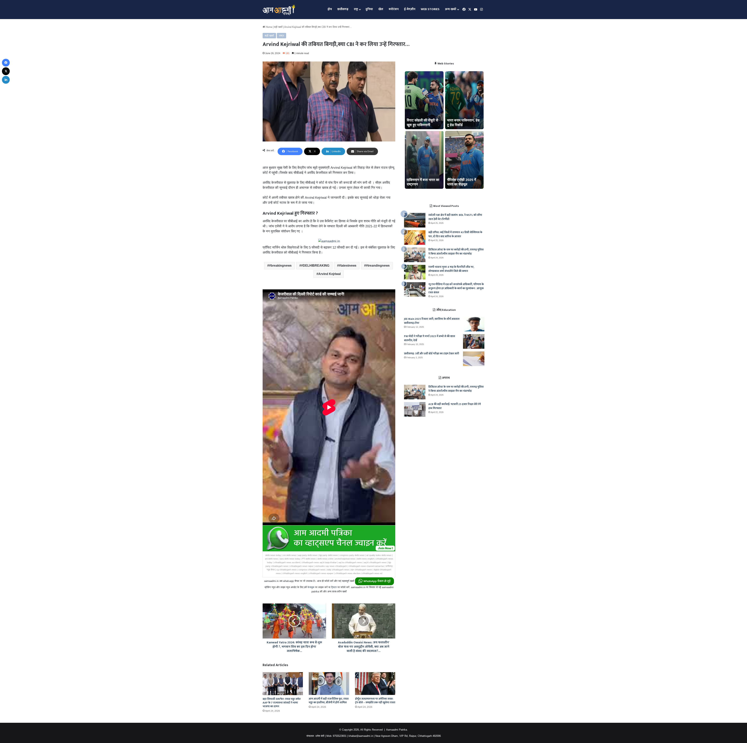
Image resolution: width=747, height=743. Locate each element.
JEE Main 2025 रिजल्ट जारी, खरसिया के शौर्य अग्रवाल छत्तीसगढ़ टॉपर (431, 321)
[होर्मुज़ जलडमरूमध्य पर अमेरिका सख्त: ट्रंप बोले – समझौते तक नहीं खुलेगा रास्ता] (375, 683)
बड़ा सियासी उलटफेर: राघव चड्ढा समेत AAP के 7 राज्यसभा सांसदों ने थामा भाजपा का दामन (282, 703)
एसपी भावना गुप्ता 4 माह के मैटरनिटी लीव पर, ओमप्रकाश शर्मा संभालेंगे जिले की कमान (451, 269)
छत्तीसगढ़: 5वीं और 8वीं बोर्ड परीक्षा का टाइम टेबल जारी (431, 353)
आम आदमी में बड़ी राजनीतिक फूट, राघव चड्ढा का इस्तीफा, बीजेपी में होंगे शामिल (329, 700)
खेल (380, 9)
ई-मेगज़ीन (409, 9)
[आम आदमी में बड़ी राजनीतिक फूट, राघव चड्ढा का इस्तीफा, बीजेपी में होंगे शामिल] (329, 683)
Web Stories (430, 9)
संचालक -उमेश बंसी (315, 735)
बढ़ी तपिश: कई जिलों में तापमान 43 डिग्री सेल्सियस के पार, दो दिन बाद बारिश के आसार (455, 234)
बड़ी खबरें (278, 26)
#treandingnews (378, 265)
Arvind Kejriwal (329, 274)
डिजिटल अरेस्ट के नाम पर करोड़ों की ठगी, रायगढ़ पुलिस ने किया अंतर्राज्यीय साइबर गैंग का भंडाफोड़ (456, 251)
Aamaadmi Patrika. (397, 729)
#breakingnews (280, 265)
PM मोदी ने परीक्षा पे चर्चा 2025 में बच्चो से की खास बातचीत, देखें (429, 338)
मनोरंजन (394, 9)
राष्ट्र (356, 9)
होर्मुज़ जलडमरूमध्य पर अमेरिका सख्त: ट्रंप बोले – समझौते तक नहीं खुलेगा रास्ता (375, 700)
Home (268, 26)
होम (330, 9)
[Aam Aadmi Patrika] (279, 9)
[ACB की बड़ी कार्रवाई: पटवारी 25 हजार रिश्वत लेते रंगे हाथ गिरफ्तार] (414, 409)
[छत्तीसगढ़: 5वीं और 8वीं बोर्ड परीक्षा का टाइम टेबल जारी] (473, 358)
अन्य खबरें (450, 9)
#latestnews (347, 265)
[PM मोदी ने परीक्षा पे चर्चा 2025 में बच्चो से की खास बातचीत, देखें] (473, 341)
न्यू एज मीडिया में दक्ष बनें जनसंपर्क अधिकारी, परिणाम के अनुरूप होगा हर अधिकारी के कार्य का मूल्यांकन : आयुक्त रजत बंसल (456, 288)
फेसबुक (311, 587)
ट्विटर (334, 587)
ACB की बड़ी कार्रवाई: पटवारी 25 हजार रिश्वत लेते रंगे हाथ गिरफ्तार (454, 406)
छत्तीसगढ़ (342, 9)
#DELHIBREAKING (315, 265)
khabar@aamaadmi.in (361, 735)
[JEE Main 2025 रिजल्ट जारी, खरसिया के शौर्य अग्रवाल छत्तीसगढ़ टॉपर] (473, 324)
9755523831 (339, 735)
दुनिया (369, 9)
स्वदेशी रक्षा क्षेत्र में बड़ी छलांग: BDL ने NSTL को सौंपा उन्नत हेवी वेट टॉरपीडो (455, 217)
